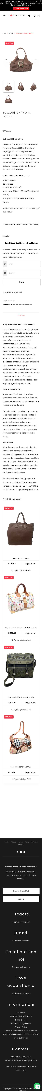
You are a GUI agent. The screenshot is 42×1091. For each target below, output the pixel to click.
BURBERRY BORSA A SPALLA (21, 767)
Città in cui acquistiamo (21, 993)
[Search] (24, 16)
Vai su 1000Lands (21, 8)
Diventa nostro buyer (21, 967)
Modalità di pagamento (21, 1023)
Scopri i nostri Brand (21, 940)
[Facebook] (17, 852)
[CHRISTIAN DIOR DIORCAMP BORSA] (21, 669)
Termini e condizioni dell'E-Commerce (21, 1030)
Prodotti (13, 842)
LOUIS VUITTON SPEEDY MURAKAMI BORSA (21, 628)
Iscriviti (21, 899)
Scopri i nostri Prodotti (21, 922)
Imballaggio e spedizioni (21, 1016)
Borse (15, 304)
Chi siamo (34, 842)
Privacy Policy (21, 1027)
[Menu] (39, 16)
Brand (21, 304)
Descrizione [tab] (21, 316)
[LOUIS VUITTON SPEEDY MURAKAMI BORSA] (21, 599)
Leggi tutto (30, 563)
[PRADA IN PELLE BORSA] (21, 529)
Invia (21, 282)
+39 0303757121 (25, 1057)
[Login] (29, 16)
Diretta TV (21, 845)
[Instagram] (21, 852)
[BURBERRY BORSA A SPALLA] (21, 738)
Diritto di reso (21, 1020)
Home (6, 842)
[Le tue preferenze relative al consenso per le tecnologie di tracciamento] (38, 1087)
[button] (12, 292)
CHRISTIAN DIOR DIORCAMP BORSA (21, 697)
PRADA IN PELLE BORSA (21, 558)
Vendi (27, 842)
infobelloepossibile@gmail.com (24, 489)
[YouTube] (24, 852)
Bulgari (28, 304)
